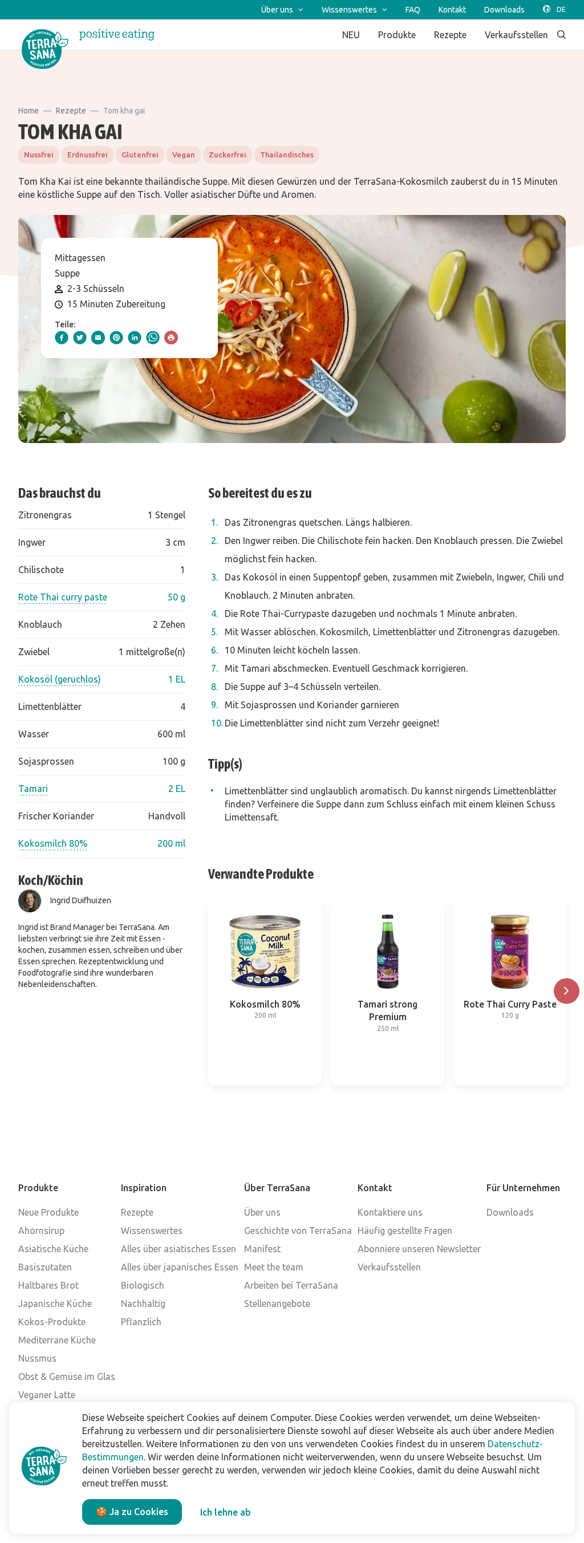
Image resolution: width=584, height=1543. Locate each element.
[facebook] (61, 337)
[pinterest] (116, 337)
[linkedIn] (134, 337)
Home (28, 110)
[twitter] (80, 337)
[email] (98, 337)
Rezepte (71, 110)
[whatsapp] (153, 337)
